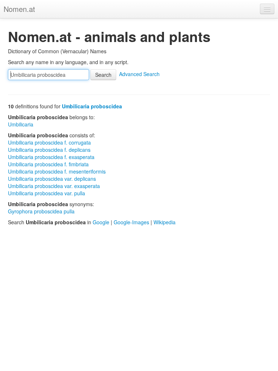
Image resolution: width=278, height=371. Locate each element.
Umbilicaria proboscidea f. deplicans (49, 149)
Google (101, 222)
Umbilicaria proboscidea (92, 106)
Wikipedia (164, 222)
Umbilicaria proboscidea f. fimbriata (48, 164)
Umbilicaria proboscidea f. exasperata (51, 157)
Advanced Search (139, 74)
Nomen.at (19, 9)
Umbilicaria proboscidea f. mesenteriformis (57, 171)
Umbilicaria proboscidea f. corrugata (49, 142)
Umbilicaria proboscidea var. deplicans (52, 178)
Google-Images (131, 222)
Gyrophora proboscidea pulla (41, 211)
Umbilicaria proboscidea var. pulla (46, 193)
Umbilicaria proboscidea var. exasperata (54, 185)
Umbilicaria (20, 124)
